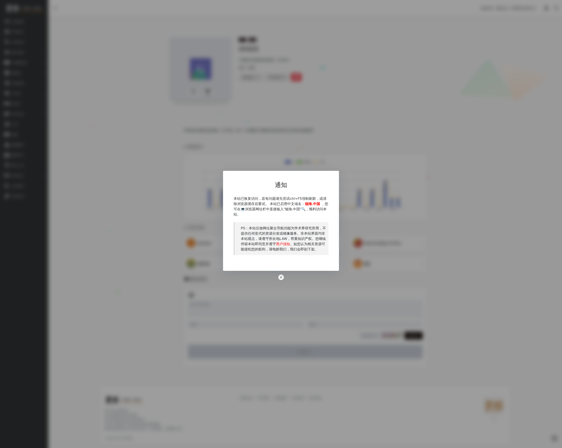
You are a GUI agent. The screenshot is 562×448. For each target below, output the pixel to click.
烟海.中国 (312, 203)
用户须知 (283, 243)
